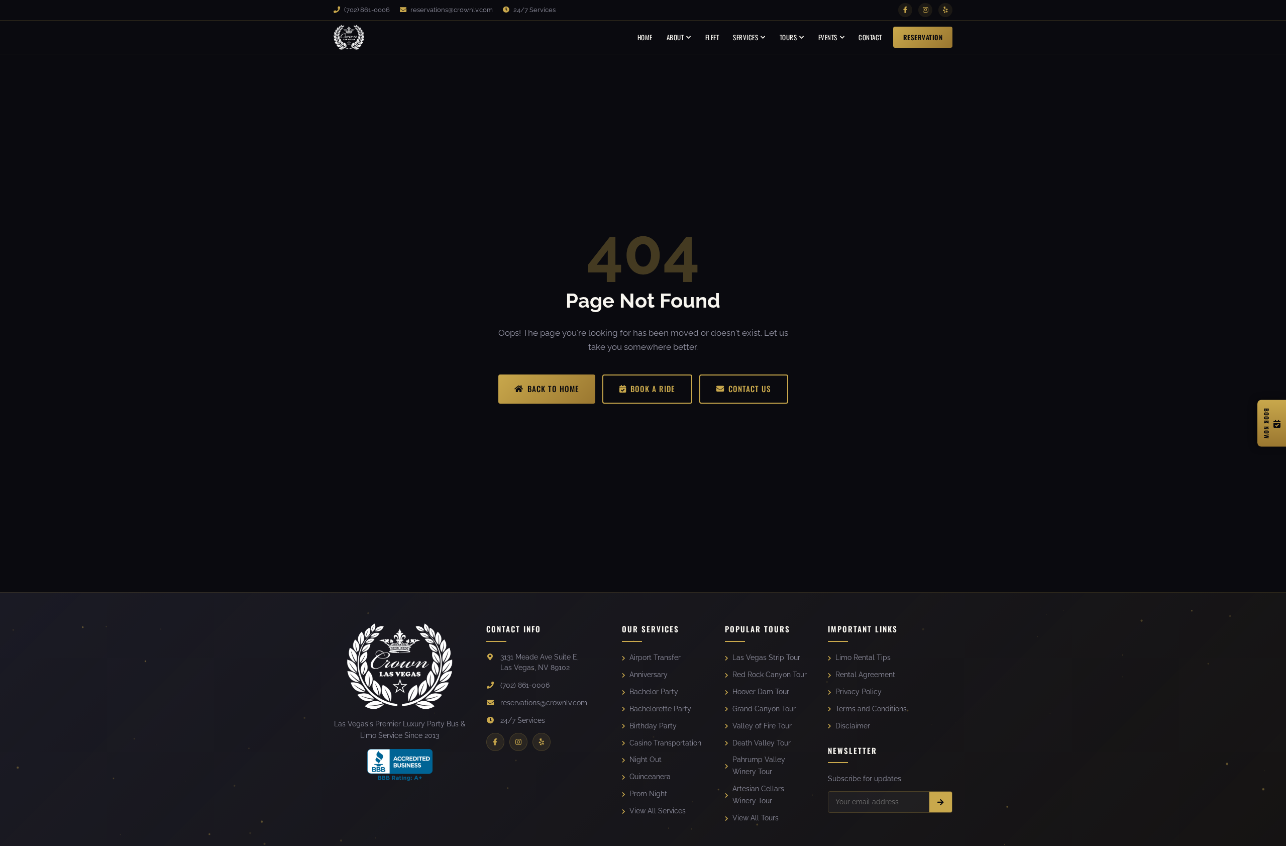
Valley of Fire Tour (762, 726)
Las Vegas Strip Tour (766, 657)
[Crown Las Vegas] (349, 37)
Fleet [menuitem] (712, 37)
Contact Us (749, 388)
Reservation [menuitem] (923, 37)
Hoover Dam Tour (760, 692)
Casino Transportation (665, 743)
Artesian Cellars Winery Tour (758, 795)
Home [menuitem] (645, 37)
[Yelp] (945, 10)
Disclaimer (852, 726)
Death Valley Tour (761, 743)
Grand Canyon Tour (764, 709)
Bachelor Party (653, 692)
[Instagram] (925, 10)
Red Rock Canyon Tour (769, 675)
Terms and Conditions (871, 709)
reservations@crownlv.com (451, 10)
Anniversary (648, 675)
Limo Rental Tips (863, 657)
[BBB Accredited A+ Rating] (400, 765)
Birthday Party (653, 726)
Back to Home (553, 388)
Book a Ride (652, 388)
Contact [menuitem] (870, 37)
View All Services (657, 811)
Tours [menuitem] (788, 37)
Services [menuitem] (745, 37)
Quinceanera (650, 777)
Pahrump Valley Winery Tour (758, 766)
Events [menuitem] (827, 37)
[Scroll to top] (1264, 829)
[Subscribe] (940, 802)
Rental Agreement (865, 675)
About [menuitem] (675, 37)
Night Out (645, 760)
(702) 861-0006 (366, 10)
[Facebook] (905, 10)
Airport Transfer (655, 657)
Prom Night (648, 794)
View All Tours (755, 818)
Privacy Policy (858, 692)
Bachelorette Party (660, 709)
